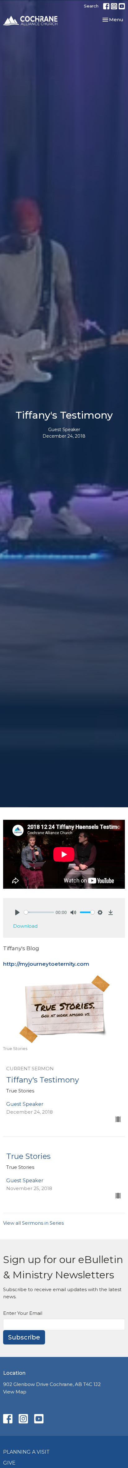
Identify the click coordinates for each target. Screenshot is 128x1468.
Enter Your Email (22, 1313)
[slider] (39, 912)
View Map (14, 1392)
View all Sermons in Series (33, 1223)
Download (25, 926)
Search (91, 5)
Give (9, 1463)
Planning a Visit (26, 1452)
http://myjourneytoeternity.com (46, 964)
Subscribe (24, 1337)
